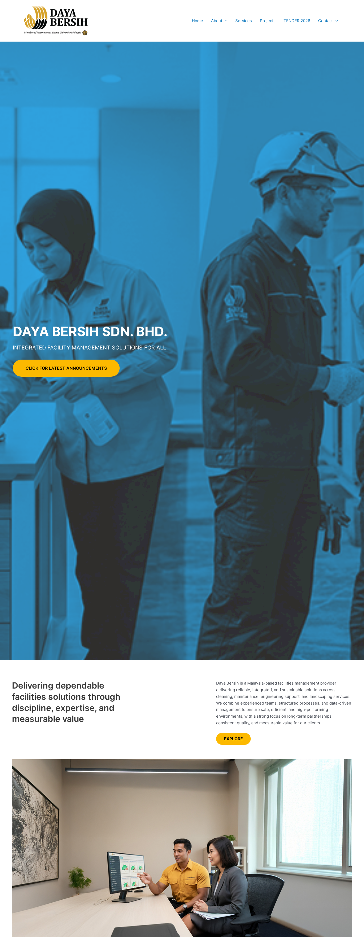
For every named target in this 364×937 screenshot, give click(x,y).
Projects (268, 20)
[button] (224, 20)
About (216, 20)
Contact (325, 20)
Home (197, 20)
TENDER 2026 (297, 20)
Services (243, 20)
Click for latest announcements (66, 368)
